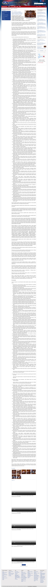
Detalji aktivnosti (15, 8)
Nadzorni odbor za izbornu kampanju (23, 576)
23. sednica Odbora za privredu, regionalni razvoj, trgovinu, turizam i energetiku (41, 40)
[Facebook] (40, 1)
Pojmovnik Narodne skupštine (23, 574)
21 (42, 56)
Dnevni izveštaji (36, 579)
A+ (44, 6)
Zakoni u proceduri (17, 572)
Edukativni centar (23, 572)
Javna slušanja (35, 574)
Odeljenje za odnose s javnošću (30, 572)
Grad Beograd (42, 580)
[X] (38, 1)
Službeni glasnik (42, 581)
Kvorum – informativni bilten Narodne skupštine (24, 577)
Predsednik (41, 571)
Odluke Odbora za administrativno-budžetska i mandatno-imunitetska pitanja (17, 576)
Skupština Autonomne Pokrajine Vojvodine (42, 573)
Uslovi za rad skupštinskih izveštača (30, 575)
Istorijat (3, 578)
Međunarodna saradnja (5, 14)
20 (41, 56)
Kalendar (3, 13)
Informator (40, 6)
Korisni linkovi (42, 570)
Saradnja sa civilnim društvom (23, 579)
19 (40, 56)
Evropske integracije (4, 16)
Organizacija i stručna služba (4, 575)
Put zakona (16, 579)
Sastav (3, 571)
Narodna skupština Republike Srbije (6, 8)
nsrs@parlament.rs (30, 586)
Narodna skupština (4, 6)
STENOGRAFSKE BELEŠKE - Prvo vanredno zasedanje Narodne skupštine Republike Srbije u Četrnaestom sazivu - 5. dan (41, 28)
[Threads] (45, 1)
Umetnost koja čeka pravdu (23, 581)
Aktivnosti (9, 6)
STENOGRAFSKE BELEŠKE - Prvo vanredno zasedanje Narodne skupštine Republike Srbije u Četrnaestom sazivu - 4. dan (41, 24)
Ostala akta (16, 573)
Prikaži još (23, 564)
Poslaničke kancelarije (23, 573)
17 (38, 56)
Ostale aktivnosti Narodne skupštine (36, 578)
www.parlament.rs (35, 586)
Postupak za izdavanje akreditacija (30, 573)
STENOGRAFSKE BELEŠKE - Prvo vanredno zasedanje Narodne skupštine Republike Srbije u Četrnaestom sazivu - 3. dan (41, 20)
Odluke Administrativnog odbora (17, 578)
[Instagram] (42, 1)
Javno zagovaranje (23, 578)
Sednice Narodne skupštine (36, 572)
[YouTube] (43, 1)
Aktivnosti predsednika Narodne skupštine (36, 575)
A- (43, 6)
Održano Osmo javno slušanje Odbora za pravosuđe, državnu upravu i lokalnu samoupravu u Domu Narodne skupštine (41, 47)
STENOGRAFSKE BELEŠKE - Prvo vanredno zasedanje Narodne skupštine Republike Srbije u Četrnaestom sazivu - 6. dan (41, 31)
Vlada (41, 572)
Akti (12, 6)
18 (39, 56)
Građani (15, 6)
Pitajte (22, 571)
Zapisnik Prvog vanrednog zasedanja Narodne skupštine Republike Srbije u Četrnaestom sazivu (41, 35)
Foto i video (3, 19)
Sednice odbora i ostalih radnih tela (36, 573)
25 (39, 57)
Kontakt (37, 6)
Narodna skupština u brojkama (4, 572)
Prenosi (20, 6)
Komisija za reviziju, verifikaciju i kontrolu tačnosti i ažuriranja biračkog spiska (42, 577)
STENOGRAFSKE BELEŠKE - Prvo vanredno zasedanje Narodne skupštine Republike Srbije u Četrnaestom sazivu (41, 13)
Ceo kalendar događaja (40, 62)
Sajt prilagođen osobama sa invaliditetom (45, 6)
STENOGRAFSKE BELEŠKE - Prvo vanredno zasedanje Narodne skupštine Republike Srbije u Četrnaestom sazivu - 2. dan (41, 16)
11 (39, 55)
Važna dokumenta (4, 576)
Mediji (17, 6)
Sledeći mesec (45, 50)
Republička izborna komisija (42, 575)
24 (38, 57)
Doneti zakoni (16, 571)
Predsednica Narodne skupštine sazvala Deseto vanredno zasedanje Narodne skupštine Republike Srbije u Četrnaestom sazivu (41, 44)
